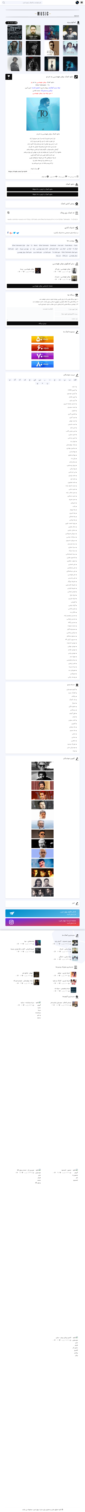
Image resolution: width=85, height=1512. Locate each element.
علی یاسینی (71, 578)
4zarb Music (68, 245)
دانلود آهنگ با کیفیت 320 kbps (42, 189)
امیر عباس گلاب (70, 431)
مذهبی (73, 740)
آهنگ (27, 245)
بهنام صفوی (71, 455)
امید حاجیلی (71, 424)
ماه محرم (72, 730)
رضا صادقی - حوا (25, 942)
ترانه (34, 249)
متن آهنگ (65, 256)
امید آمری (72, 417)
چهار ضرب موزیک (24, 249)
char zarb (60, 245)
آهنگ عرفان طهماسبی (42, 249)
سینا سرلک (72, 550)
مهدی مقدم (71, 650)
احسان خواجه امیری (69, 404)
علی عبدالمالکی (71, 571)
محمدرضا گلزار (71, 629)
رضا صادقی (72, 516)
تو (30, 249)
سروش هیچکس (70, 533)
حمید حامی (72, 489)
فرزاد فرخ (72, 595)
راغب (73, 506)
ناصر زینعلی (71, 663)
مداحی (73, 737)
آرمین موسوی (71, 393)
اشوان (73, 410)
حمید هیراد (72, 499)
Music (36, 245)
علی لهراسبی (71, 574)
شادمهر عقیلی (71, 557)
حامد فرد (72, 479)
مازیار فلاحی (71, 609)
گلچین (73, 723)
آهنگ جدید (71, 693)
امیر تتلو (72, 427)
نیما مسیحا (72, 667)
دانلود (52, 82)
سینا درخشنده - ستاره (25, 1003)
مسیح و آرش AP (70, 639)
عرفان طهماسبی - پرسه (25, 270)
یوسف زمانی (71, 677)
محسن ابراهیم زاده (69, 615)
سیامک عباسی (70, 537)
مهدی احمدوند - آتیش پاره (61, 942)
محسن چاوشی (71, 619)
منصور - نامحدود (62, 1171)
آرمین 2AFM (71, 390)
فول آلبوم (72, 713)
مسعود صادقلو (71, 636)
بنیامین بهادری (71, 448)
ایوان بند (72, 441)
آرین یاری (72, 400)
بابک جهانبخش (70, 445)
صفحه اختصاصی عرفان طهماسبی (42, 286)
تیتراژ (73, 703)
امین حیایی (72, 434)
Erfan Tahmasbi (44, 245)
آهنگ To (75, 249)
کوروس (73, 602)
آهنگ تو (69, 249)
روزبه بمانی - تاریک (62, 950)
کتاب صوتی (72, 720)
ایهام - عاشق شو (24, 974)
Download (53, 245)
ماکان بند (72, 612)
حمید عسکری (71, 496)
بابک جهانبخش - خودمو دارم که (23, 982)
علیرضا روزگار (71, 581)
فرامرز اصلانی (71, 591)
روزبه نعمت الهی (70, 523)
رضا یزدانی (72, 520)
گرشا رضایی (72, 605)
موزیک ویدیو (71, 744)
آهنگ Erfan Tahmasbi (18, 245)
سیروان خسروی (70, 540)
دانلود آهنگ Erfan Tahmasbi (69, 252)
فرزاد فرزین (71, 598)
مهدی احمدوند (71, 643)
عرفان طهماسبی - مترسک (62, 278)
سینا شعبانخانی (70, 554)
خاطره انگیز (72, 706)
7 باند (73, 386)
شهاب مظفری (71, 561)
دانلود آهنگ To (56, 252)
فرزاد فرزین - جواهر (61, 974)
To (31, 245)
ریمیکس (72, 710)
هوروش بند (72, 670)
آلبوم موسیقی (71, 689)
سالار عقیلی (71, 527)
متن (50, 93)
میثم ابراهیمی (71, 660)
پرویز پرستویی (71, 465)
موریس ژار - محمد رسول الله (24, 1171)
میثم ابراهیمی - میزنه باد (61, 989)
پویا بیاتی (72, 468)
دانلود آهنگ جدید (37, 252)
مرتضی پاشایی (71, 632)
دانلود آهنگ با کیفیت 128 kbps (42, 194)
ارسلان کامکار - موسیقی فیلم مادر (60, 1003)
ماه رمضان (72, 727)
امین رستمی (71, 438)
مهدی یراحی (71, 653)
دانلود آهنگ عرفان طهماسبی (24, 252)
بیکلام (73, 696)
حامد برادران (72, 475)
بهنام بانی (72, 451)
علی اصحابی (71, 564)
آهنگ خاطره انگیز (53, 249)
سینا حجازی (71, 547)
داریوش (73, 503)
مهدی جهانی (71, 646)
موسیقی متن (71, 747)
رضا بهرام (72, 509)
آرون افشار (72, 397)
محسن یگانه (71, 622)
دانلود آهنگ (11, 249)
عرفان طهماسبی (73, 256)
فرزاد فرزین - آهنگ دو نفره (61, 982)
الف (75, 379)
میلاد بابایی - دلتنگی (62, 958)
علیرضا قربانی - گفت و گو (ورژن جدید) (22, 950)
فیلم (74, 717)
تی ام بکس (72, 472)
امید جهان (72, 421)
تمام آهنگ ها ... (11, 22)
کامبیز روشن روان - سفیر (62, 1338)
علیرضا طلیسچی (70, 585)
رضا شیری (72, 513)
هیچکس (72, 673)
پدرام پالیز (72, 462)
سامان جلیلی (71, 530)
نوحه (74, 751)
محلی (73, 734)
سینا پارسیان (71, 544)
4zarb (75, 245)
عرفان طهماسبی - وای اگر (61, 270)
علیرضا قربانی (71, 588)
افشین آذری (71, 414)
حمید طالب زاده (70, 492)
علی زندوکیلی (71, 568)
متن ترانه (58, 256)
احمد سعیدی (71, 407)
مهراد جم (72, 656)
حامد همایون (71, 482)
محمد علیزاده (71, 626)
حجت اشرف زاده (70, 486)
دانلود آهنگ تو (47, 252)
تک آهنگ (72, 699)
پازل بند (73, 458)
